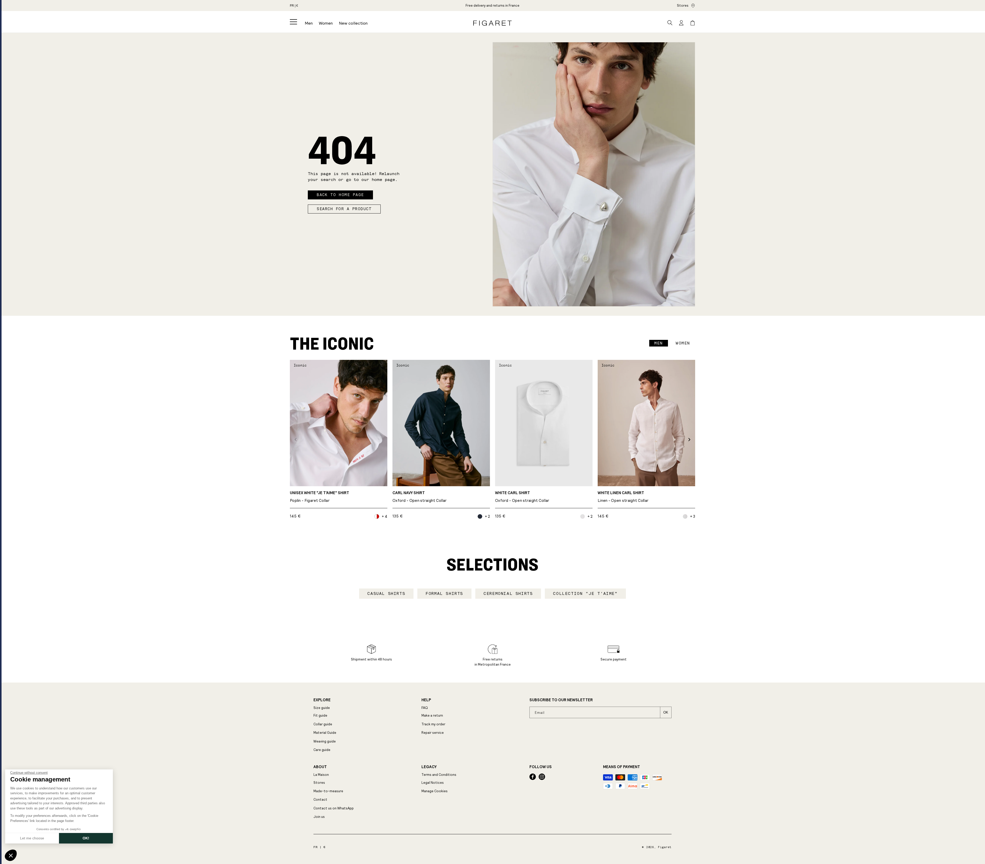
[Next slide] (689, 439)
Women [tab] (683, 343)
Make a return (432, 715)
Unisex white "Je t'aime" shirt (319, 497)
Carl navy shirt (419, 497)
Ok (665, 712)
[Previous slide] (295, 439)
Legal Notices (432, 782)
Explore (322, 700)
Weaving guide (324, 741)
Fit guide (320, 715)
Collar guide (322, 724)
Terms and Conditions (438, 774)
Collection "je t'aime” (585, 593)
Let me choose (32, 838)
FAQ (424, 708)
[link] (492, 5)
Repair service (432, 732)
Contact (320, 799)
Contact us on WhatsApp (333, 808)
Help (426, 700)
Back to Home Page (340, 194)
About (320, 767)
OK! (86, 838)
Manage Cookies (434, 791)
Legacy (429, 767)
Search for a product (344, 209)
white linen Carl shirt (623, 497)
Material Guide (324, 732)
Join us (319, 817)
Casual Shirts (386, 593)
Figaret (665, 847)
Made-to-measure (328, 791)
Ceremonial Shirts (508, 593)
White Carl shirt (522, 497)
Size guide (321, 708)
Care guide (321, 750)
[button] (293, 21)
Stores (682, 5)
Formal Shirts (444, 593)
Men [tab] (658, 343)
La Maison (321, 774)
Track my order (433, 724)
